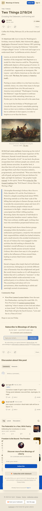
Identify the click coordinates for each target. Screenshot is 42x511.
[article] (21, 430)
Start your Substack (16, 502)
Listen (38, 21)
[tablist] (10, 366)
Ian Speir (9, 20)
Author (8, 387)
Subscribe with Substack (22, 474)
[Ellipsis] (39, 384)
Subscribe (31, 3)
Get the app (31, 502)
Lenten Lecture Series (27, 303)
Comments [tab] (6, 366)
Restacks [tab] (14, 366)
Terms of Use (30, 478)
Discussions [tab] (16, 421)
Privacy (18, 497)
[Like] (3, 27)
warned (4, 180)
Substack (11, 507)
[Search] (38, 421)
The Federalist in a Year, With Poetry (16, 426)
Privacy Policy (21, 482)
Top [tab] (4, 421)
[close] (36, 442)
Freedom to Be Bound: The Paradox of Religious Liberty (16, 440)
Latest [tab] (9, 421)
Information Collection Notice (24, 480)
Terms (24, 497)
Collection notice (32, 497)
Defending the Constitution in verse (13, 429)
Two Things (6, 9)
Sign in (38, 3)
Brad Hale (9, 402)
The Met (25, 146)
